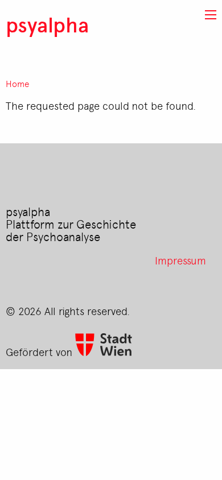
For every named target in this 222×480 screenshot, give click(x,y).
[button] (210, 14)
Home (18, 84)
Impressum (180, 260)
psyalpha (47, 24)
